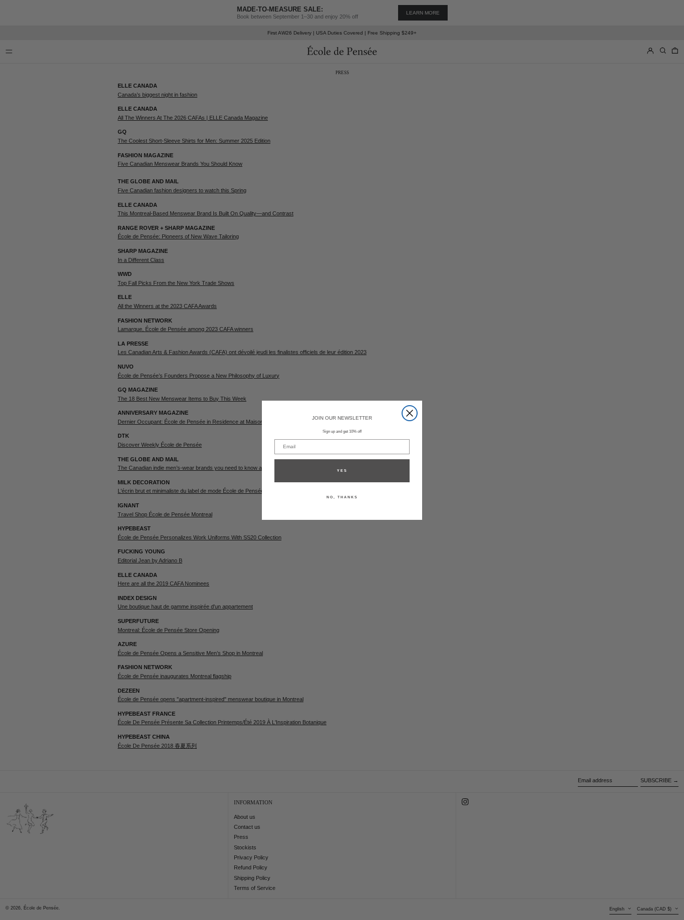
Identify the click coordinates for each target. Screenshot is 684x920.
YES (342, 470)
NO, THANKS (342, 497)
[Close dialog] (409, 413)
